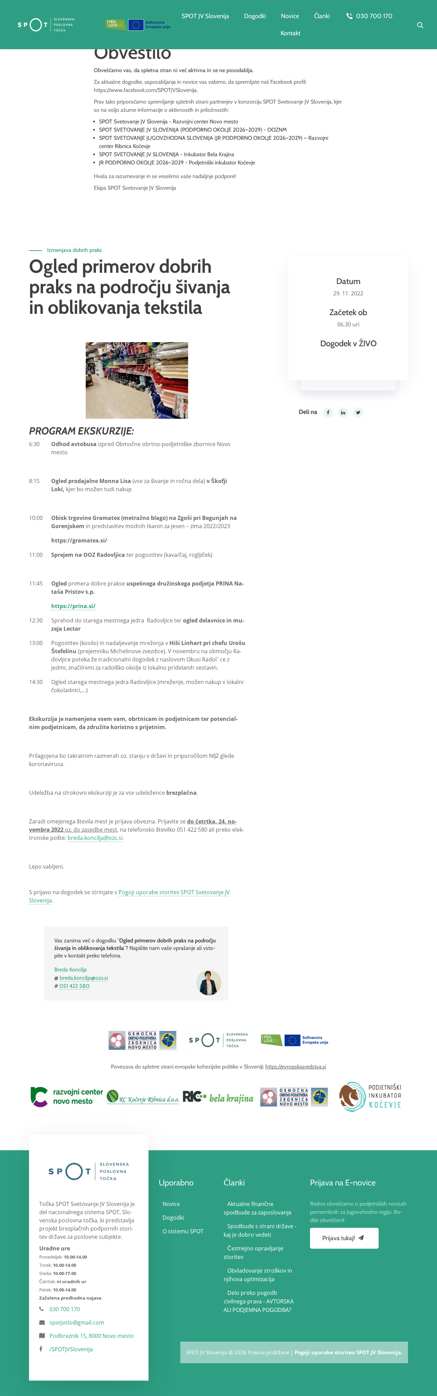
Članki (322, 16)
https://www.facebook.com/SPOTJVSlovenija (145, 90)
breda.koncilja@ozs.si (95, 838)
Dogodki (255, 16)
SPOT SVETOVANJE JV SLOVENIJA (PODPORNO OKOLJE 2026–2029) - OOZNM (193, 129)
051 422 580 (74, 986)
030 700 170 (374, 16)
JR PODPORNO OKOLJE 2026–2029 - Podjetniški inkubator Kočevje (177, 162)
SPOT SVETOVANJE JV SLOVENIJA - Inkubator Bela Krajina (166, 154)
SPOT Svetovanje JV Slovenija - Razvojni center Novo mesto (168, 121)
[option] (143, 1040)
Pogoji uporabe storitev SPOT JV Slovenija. (348, 1352)
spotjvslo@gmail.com (77, 1322)
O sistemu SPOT (183, 1231)
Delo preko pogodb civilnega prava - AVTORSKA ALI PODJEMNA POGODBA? (259, 1301)
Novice (290, 16)
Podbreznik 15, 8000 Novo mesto (92, 1336)
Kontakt (290, 33)
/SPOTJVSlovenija (71, 1349)
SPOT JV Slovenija (205, 16)
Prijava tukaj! (339, 1238)
